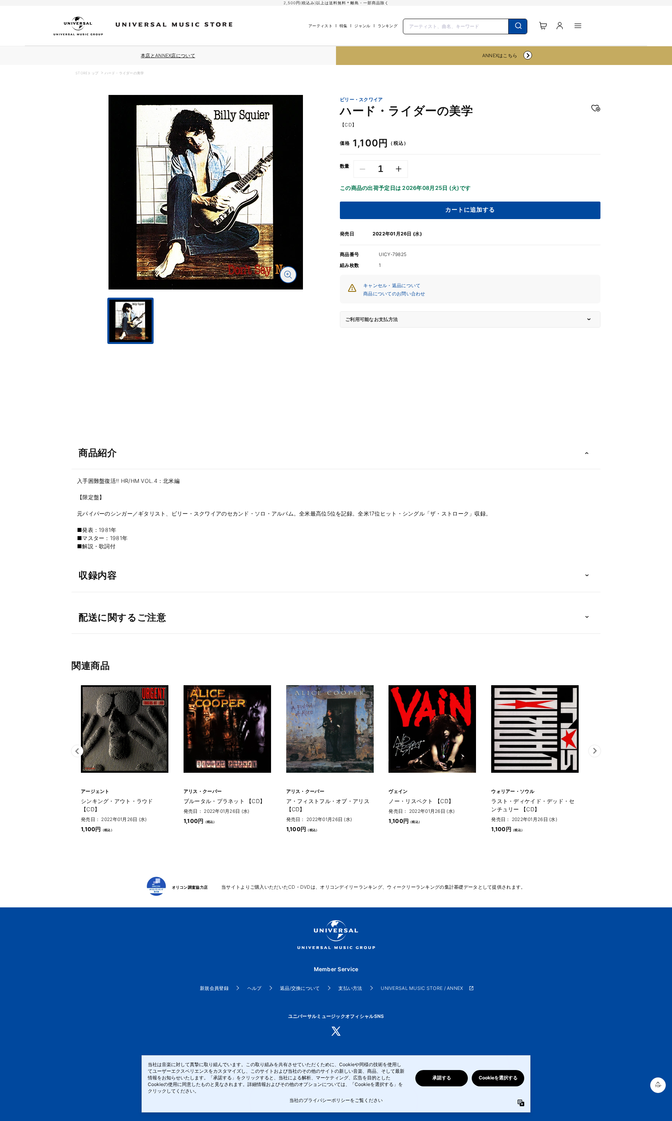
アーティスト (320, 25)
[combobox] (465, 25)
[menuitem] (205, 351)
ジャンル (362, 25)
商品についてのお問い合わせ (394, 293)
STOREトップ (86, 73)
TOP (658, 1086)
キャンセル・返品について (391, 285)
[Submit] (518, 26)
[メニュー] (578, 26)
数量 (345, 166)
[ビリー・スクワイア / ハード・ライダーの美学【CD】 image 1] (205, 192)
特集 (344, 25)
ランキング (387, 25)
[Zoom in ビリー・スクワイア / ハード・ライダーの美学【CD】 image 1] (288, 274)
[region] (168, 55)
